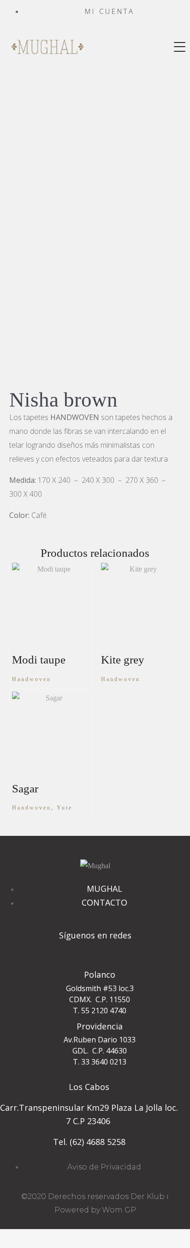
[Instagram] (95, 951)
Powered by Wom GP (95, 1209)
